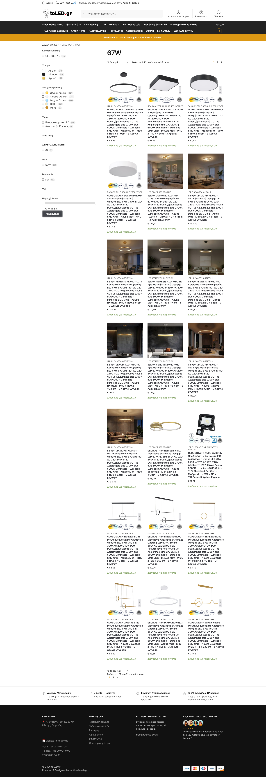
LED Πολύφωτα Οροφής (159, 192)
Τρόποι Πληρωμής (99, 721)
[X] (155, 740)
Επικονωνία (95, 738)
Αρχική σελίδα (49, 45)
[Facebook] (137, 740)
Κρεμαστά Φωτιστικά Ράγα (120, 533)
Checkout (218, 16)
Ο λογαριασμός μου (178, 16)
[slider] (43, 203)
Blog (136, 3)
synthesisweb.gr (78, 770)
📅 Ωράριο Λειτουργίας (55, 740)
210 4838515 (66, 3)
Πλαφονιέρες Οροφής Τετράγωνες (165, 106)
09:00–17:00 (60, 746)
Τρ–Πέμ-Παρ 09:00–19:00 (56, 750)
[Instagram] (144, 740)
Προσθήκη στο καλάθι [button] (125, 150)
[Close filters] (99, 51)
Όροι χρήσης (96, 734)
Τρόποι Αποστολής (99, 726)
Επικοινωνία (201, 16)
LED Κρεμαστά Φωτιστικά (120, 106)
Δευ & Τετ (48, 746)
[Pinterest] (166, 740)
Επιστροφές (95, 730)
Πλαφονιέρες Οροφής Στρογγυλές (205, 106)
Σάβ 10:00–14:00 (51, 755)
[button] (220, 28)
